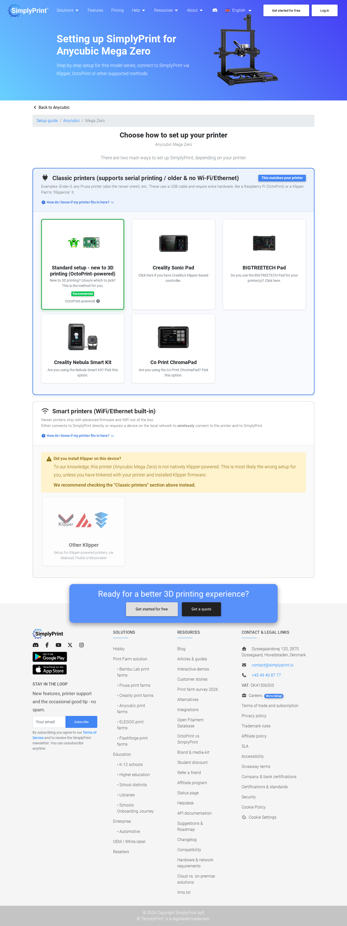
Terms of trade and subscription (270, 705)
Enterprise (122, 821)
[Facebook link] (47, 645)
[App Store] (50, 669)
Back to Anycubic (54, 107)
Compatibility (189, 849)
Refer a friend (189, 772)
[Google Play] (50, 657)
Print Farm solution (130, 659)
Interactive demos (193, 669)
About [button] (193, 10)
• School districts (132, 784)
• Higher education (133, 774)
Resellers (121, 851)
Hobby (119, 648)
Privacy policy (254, 715)
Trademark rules (256, 726)
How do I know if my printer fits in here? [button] (78, 202)
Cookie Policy (254, 807)
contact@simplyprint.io (272, 665)
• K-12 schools (130, 764)
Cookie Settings (262, 817)
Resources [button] (164, 10)
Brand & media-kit (193, 752)
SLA (245, 746)
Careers (265, 695)
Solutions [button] (65, 10)
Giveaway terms (256, 766)
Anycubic (71, 120)
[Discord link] (36, 645)
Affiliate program (192, 782)
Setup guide (47, 120)
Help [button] (136, 10)
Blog (181, 648)
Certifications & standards (265, 786)
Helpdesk (185, 803)
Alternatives (187, 699)
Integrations (188, 709)
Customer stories (192, 679)
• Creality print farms (135, 695)
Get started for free (152, 609)
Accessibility (253, 756)
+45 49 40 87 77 (266, 675)
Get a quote (201, 609)
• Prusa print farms (133, 685)
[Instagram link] (81, 645)
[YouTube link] (58, 645)
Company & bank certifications (269, 776)
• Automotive (128, 831)
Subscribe (81, 722)
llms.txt (184, 892)
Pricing (117, 10)
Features (95, 10)
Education (122, 754)
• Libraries (126, 795)
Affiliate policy (254, 736)
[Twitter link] (70, 645)
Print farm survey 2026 (197, 689)
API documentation (194, 813)
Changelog (187, 839)
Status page (188, 793)
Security (249, 797)
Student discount (192, 762)
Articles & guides (192, 659)
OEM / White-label (129, 841)
